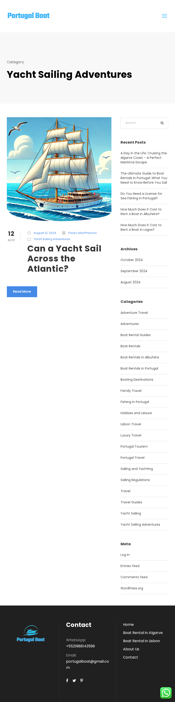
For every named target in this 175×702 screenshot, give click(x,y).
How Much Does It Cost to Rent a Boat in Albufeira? (141, 211)
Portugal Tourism (134, 446)
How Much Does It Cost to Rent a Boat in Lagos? (141, 227)
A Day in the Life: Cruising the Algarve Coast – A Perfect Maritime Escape (144, 158)
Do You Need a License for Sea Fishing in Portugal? (141, 195)
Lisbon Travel (131, 424)
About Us (131, 649)
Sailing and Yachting (137, 468)
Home (128, 624)
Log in (125, 554)
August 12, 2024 (45, 233)
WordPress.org (132, 588)
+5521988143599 (80, 646)
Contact (130, 657)
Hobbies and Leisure (136, 413)
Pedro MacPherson (82, 233)
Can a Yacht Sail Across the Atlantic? (64, 259)
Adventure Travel (134, 312)
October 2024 (132, 260)
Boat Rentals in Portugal (139, 368)
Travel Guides (131, 502)
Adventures (130, 324)
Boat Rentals (130, 346)
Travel (125, 491)
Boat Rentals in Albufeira (140, 357)
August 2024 (131, 282)
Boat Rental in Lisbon (141, 641)
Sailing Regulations (135, 480)
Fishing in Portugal (135, 402)
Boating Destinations (137, 379)
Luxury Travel (131, 435)
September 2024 (134, 271)
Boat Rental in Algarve (143, 632)
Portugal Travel (132, 457)
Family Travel (131, 390)
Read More (22, 291)
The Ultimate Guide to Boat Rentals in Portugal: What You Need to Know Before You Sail (144, 178)
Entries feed (130, 566)
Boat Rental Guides (136, 335)
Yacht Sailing (131, 513)
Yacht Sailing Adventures (52, 239)
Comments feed (134, 577)
